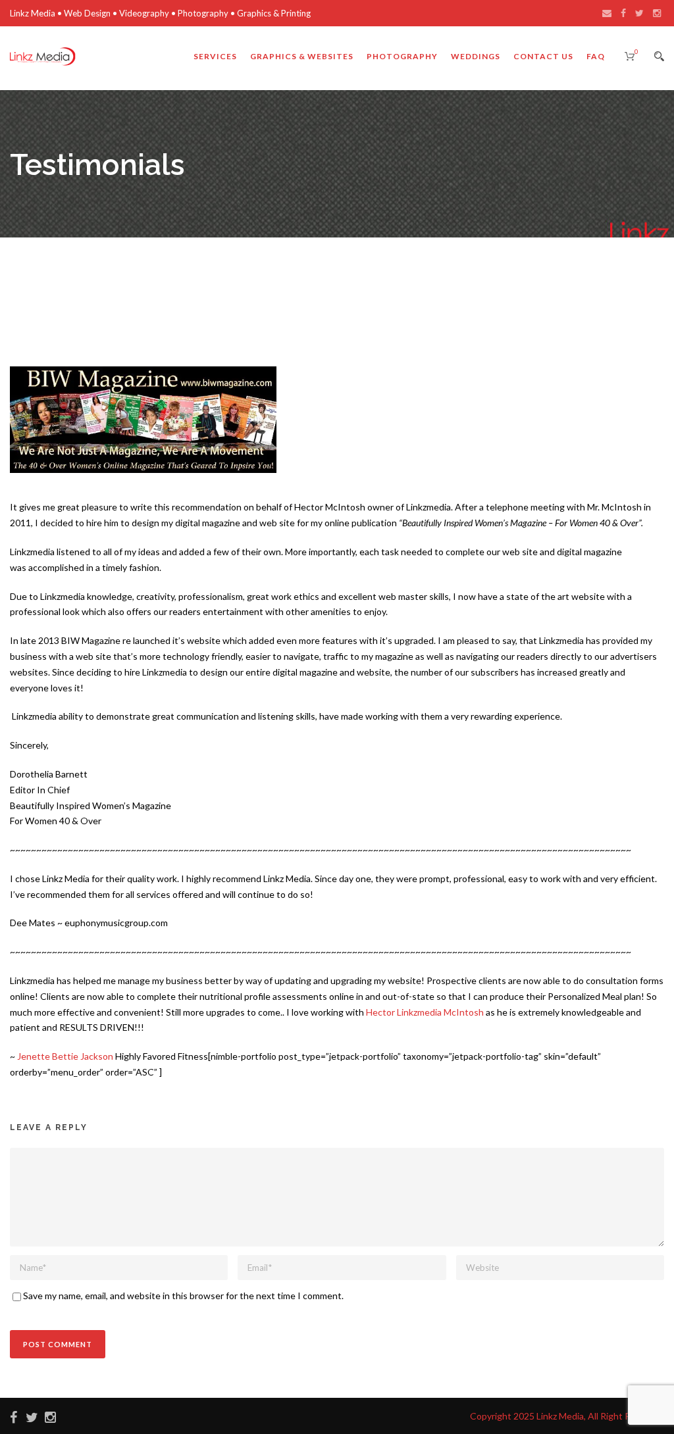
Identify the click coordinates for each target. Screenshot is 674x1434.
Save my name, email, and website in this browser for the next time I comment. (183, 1295)
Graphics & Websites (301, 56)
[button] (143, 419)
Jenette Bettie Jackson (65, 1056)
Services (215, 56)
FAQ (595, 56)
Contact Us (543, 56)
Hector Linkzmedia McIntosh (425, 1012)
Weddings (475, 56)
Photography (402, 56)
